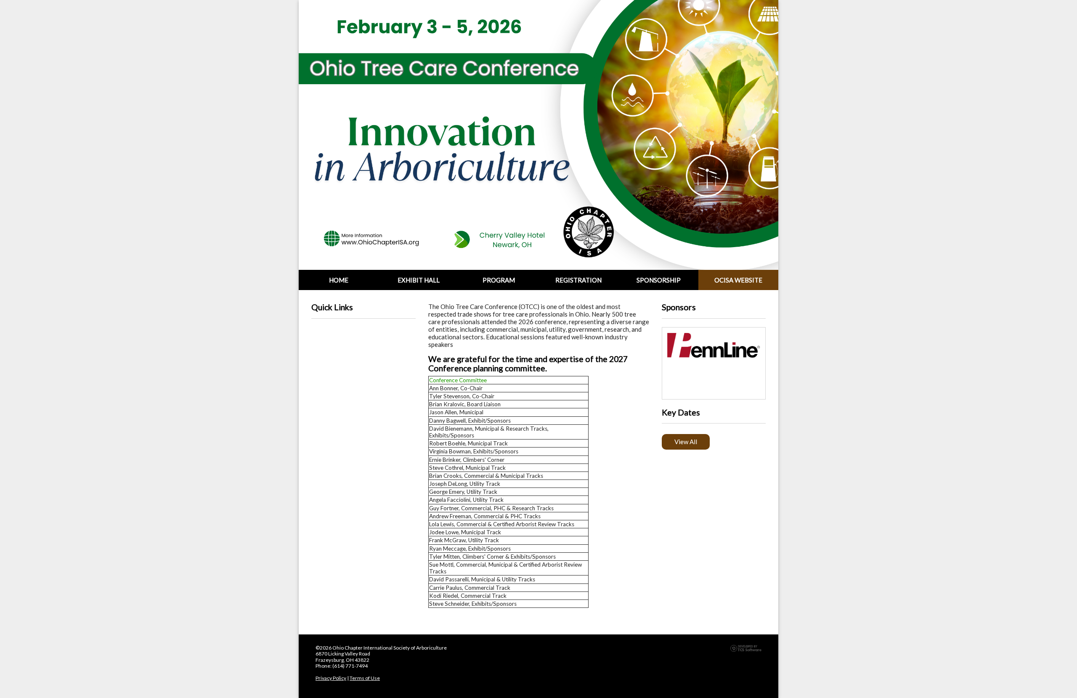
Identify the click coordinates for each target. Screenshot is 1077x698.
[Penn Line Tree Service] (713, 345)
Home (338, 280)
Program (499, 280)
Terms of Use (365, 678)
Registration (578, 280)
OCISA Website (738, 280)
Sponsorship (659, 280)
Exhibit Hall (419, 280)
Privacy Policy (331, 678)
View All (685, 441)
